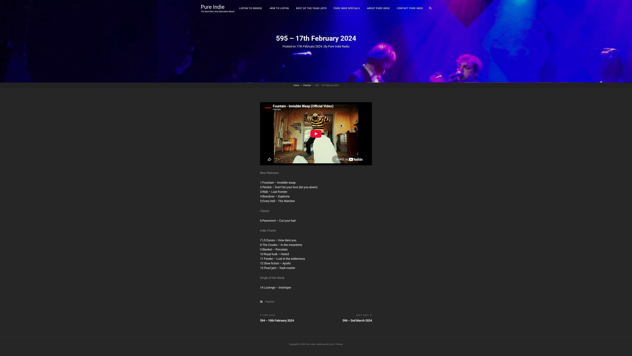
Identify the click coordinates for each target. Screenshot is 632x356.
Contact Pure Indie (410, 8)
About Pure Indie (378, 8)
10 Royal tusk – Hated (274, 254)
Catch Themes (336, 344)
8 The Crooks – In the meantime (281, 245)
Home (296, 85)
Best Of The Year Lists (311, 8)
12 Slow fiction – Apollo (275, 263)
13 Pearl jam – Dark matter (277, 268)
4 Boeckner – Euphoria (275, 196)
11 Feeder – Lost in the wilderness (282, 258)
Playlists (307, 85)
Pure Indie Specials (347, 8)
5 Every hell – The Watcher (277, 201)
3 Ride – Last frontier (273, 191)
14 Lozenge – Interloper (275, 287)
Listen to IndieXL (251, 8)
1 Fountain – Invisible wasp (278, 182)
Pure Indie (212, 7)
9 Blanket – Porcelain (274, 249)
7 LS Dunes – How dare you (278, 240)
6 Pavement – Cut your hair (278, 220)
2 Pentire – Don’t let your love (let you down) (288, 187)
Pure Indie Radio (338, 46)
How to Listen (279, 8)
